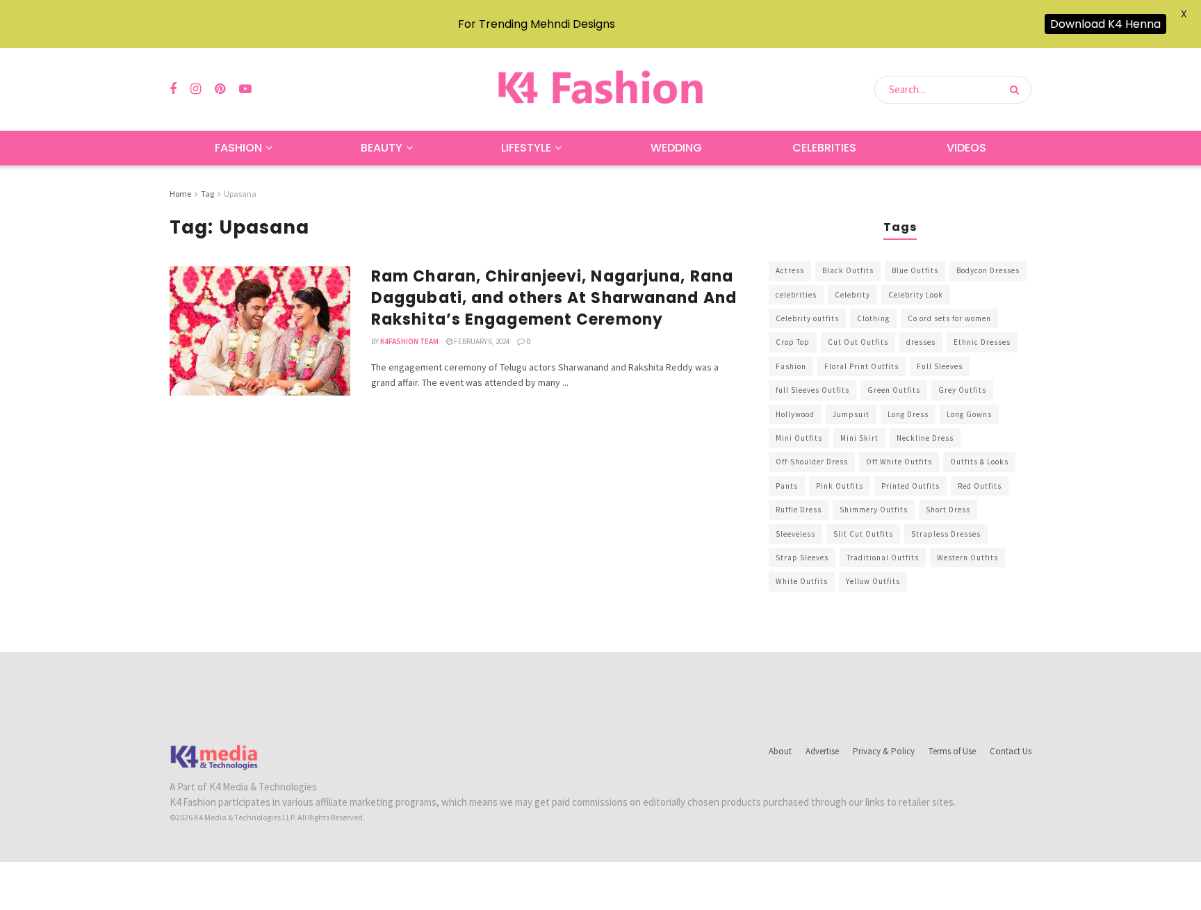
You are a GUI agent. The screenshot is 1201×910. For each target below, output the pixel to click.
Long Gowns (969, 414)
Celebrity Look (915, 295)
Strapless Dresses (946, 534)
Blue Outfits (915, 270)
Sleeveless (795, 534)
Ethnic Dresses (982, 342)
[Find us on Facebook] (173, 89)
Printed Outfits (910, 486)
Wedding (676, 148)
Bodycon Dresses (988, 270)
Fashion (238, 148)
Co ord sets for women (949, 318)
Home (180, 193)
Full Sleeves (940, 366)
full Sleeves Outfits (812, 390)
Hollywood (795, 414)
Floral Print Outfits (861, 366)
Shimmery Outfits (874, 509)
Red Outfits (980, 486)
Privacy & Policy (884, 751)
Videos (966, 148)
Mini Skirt (859, 438)
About (780, 751)
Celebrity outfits (807, 318)
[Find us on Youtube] (245, 89)
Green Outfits (893, 390)
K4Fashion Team (409, 341)
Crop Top (793, 342)
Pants (787, 486)
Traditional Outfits (883, 557)
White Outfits (802, 581)
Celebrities (824, 148)
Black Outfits (848, 270)
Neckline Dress (925, 438)
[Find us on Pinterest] (220, 89)
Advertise (822, 751)
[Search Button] (1017, 90)
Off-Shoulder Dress (812, 461)
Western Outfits (967, 557)
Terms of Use (952, 751)
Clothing (873, 318)
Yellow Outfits (873, 581)
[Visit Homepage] (600, 89)
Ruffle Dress (799, 509)
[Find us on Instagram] (195, 89)
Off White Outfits (899, 461)
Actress (790, 270)
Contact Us (1010, 751)
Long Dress (908, 414)
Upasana (240, 193)
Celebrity (852, 295)
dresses (921, 342)
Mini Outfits (799, 438)
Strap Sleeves (802, 557)
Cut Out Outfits (858, 342)
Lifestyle (526, 148)
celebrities (796, 295)
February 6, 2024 (480, 341)
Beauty (381, 148)
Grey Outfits (962, 390)
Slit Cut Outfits (863, 534)
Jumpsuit (851, 414)
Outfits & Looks (979, 461)
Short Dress (948, 509)
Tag (207, 193)
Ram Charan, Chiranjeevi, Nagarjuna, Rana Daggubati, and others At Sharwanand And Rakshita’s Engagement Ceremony (554, 298)
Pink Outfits (839, 486)
